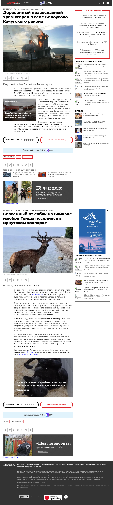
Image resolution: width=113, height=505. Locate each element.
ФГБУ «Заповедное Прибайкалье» (15, 274)
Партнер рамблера (36, 496)
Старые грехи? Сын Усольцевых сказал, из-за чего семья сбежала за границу (96, 102)
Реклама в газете (48, 464)
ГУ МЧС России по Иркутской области (16, 73)
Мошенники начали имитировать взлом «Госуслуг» (95, 129)
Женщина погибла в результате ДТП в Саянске (92, 43)
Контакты (20, 464)
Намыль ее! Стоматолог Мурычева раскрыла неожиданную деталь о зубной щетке (96, 87)
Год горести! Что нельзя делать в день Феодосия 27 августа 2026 (92, 16)
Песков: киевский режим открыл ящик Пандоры (94, 136)
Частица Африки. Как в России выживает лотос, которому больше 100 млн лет (96, 73)
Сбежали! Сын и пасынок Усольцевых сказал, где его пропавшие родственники (97, 296)
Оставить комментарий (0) (56, 140)
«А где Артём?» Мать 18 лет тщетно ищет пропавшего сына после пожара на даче (96, 274)
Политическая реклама (64, 464)
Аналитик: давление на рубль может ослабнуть (96, 143)
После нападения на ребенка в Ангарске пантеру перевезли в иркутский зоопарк (41, 384)
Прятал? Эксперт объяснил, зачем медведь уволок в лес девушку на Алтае (96, 289)
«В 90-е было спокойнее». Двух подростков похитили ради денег (95, 65)
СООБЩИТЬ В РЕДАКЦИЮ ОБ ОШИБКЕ (29, 467)
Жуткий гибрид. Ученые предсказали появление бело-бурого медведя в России (97, 267)
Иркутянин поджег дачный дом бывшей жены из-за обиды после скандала (24, 174)
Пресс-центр (79, 464)
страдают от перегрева (29, 355)
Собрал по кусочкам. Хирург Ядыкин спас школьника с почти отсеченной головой (97, 260)
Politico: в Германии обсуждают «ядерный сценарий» (94, 114)
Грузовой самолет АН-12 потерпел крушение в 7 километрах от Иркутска (59, 174)
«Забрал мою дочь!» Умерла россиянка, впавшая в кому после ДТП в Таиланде (92, 25)
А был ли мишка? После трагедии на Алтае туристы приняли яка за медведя (92, 34)
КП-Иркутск (37, 295)
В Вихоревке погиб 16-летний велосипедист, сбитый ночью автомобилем (92, 52)
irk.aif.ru (30, 352)
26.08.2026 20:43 (8, 210)
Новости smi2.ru (10, 204)
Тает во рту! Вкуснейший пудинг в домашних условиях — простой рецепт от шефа (96, 282)
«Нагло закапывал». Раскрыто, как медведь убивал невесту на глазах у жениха (96, 80)
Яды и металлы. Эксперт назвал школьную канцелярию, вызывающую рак (95, 95)
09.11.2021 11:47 (7, 9)
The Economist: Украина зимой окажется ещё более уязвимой (94, 122)
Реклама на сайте (33, 464)
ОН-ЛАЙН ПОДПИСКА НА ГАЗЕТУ (96, 464)
